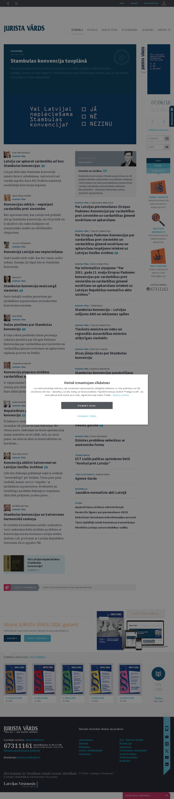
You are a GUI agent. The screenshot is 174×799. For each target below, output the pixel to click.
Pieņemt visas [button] (87, 405)
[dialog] (87, 399)
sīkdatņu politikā (121, 395)
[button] (87, 416)
